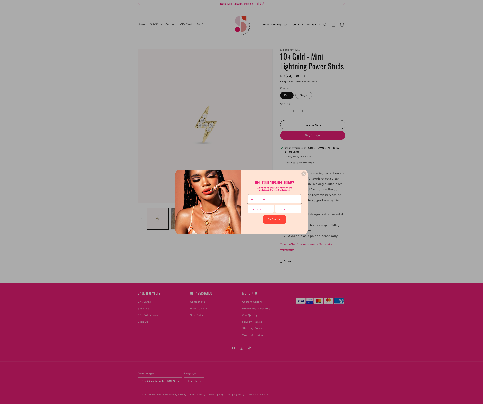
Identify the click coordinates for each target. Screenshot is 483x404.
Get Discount (274, 219)
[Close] (303, 173)
